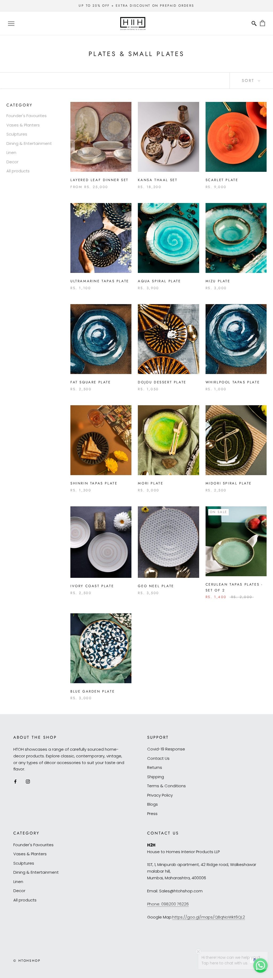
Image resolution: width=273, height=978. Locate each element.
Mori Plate (150, 483)
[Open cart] (262, 23)
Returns (154, 767)
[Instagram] (28, 781)
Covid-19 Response (166, 749)
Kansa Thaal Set (157, 179)
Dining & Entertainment (29, 143)
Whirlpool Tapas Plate (233, 382)
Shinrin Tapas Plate (93, 483)
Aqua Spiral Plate (159, 281)
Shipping (155, 777)
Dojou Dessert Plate (162, 382)
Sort (249, 81)
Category (19, 105)
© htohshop (27, 960)
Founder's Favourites (26, 115)
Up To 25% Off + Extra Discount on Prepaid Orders (136, 5)
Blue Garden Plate (92, 691)
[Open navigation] (11, 23)
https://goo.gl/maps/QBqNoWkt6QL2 (208, 917)
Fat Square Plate (90, 382)
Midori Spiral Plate (229, 483)
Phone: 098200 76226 (168, 904)
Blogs (152, 804)
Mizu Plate (218, 281)
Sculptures (16, 134)
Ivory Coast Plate (92, 586)
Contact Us (158, 758)
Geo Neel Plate (156, 586)
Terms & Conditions (166, 786)
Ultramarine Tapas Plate (99, 281)
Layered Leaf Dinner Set (99, 179)
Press (152, 813)
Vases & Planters (23, 125)
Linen (11, 152)
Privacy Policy (160, 795)
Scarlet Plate (222, 179)
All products (18, 171)
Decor (12, 162)
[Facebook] (15, 781)
